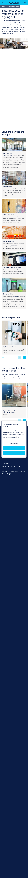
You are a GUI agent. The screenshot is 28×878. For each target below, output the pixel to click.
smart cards (7, 114)
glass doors (13, 105)
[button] (13, 6)
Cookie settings (14, 443)
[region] (14, 439)
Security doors (6, 217)
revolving (10, 97)
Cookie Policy (10, 437)
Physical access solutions (8, 155)
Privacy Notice (17, 437)
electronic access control (12, 101)
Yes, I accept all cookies (14, 453)
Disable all (14, 448)
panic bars (6, 122)
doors (11, 122)
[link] (4, 6)
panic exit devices (15, 296)
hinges (8, 106)
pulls (11, 106)
